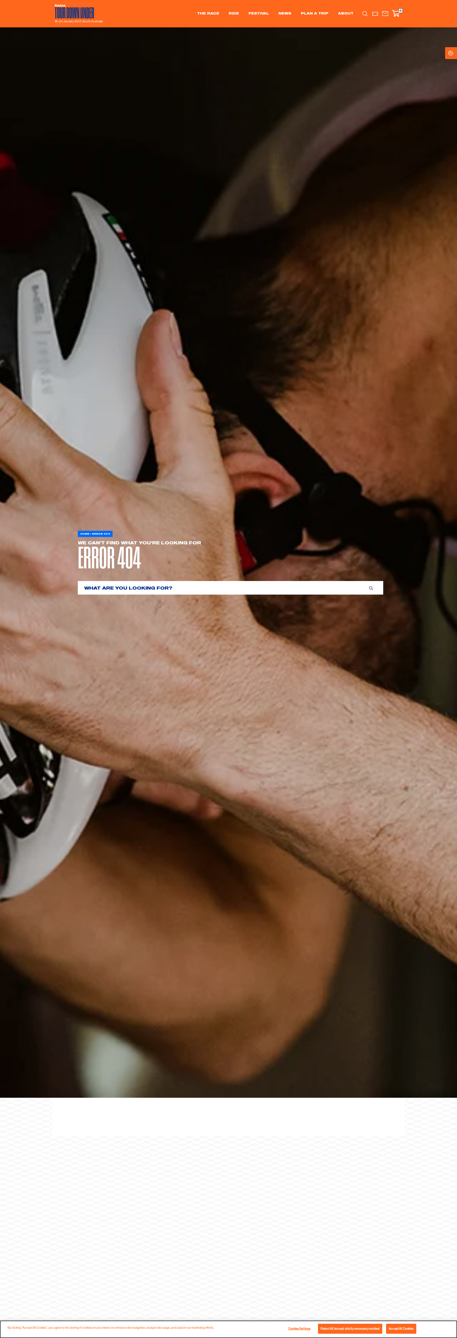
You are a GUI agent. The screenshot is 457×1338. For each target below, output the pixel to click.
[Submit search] (371, 588)
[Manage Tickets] (375, 13)
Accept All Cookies (401, 1328)
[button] (385, 13)
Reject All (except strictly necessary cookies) (350, 1328)
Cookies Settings (455, 53)
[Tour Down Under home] (77, 11)
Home (84, 533)
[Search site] (365, 13)
